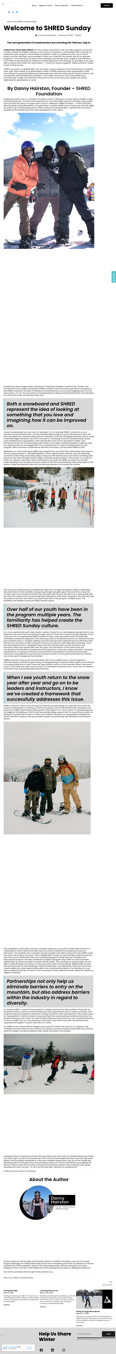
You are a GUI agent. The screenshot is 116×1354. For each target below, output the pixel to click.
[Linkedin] (52, 1350)
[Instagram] (63, 1350)
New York (11, 21)
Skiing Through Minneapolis (88, 1311)
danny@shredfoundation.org (39, 1272)
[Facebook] (41, 1350)
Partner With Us (77, 6)
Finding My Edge (10, 1290)
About (34, 6)
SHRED (19, 21)
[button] (9, 12)
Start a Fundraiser (61, 6)
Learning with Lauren (49, 1290)
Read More (7, 1305)
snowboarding (29, 21)
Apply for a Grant (45, 6)
